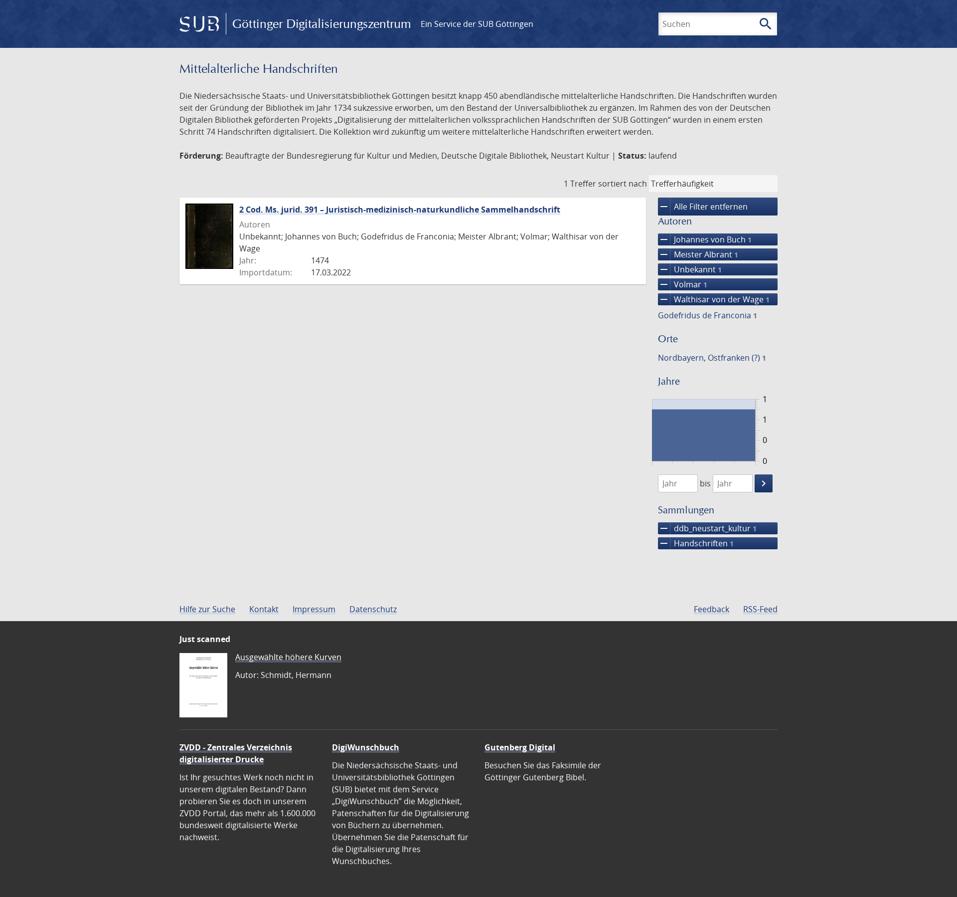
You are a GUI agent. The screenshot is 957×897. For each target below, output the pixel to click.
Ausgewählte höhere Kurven (288, 657)
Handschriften (696, 543)
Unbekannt (690, 269)
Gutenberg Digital (519, 747)
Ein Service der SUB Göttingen (477, 23)
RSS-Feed (760, 609)
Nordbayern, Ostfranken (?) (712, 357)
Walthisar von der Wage (714, 299)
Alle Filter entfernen (703, 207)
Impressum (314, 609)
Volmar (682, 284)
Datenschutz (373, 609)
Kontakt (264, 609)
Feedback (711, 609)
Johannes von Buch (705, 239)
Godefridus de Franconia (707, 315)
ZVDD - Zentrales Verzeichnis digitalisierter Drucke (235, 753)
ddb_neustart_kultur (707, 528)
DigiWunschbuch (365, 747)
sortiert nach (622, 183)
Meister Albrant (698, 254)
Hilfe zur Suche (207, 609)
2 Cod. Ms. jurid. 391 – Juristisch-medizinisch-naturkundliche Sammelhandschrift (399, 209)
